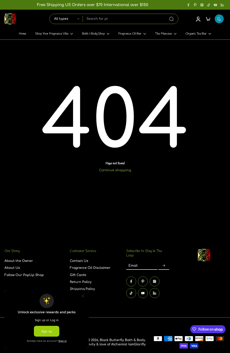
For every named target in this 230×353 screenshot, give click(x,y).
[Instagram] (202, 5)
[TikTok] (208, 5)
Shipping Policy (82, 289)
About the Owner (18, 261)
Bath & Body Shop (93, 34)
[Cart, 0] (208, 19)
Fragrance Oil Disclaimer (90, 268)
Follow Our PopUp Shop (24, 274)
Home (22, 34)
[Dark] (219, 18)
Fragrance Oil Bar (130, 34)
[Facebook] (188, 5)
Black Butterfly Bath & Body (122, 340)
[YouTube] (215, 5)
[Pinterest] (195, 5)
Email (132, 265)
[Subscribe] (163, 265)
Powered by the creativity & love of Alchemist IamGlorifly (100, 344)
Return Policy (81, 281)
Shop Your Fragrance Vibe (52, 34)
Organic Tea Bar (196, 34)
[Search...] (171, 19)
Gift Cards (78, 274)
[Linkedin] (222, 5)
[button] (30, 251)
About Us (12, 268)
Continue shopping (115, 170)
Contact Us (79, 261)
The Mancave (163, 34)
